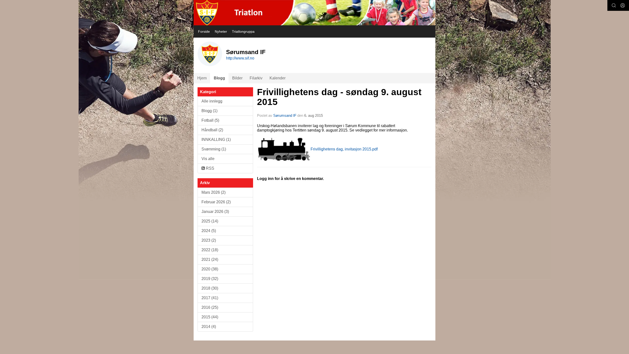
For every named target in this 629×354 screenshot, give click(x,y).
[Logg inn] (622, 5)
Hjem (202, 78)
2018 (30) (209, 288)
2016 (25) (209, 307)
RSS (209, 168)
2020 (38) (209, 269)
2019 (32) (209, 279)
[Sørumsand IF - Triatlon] (314, 12)
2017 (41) (209, 298)
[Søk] (613, 5)
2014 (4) (208, 326)
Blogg (219, 78)
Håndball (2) (212, 130)
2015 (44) (209, 317)
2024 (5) (208, 231)
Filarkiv (256, 78)
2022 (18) (209, 250)
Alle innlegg (211, 101)
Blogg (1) (209, 111)
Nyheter (221, 31)
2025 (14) (209, 221)
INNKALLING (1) (216, 139)
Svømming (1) (213, 149)
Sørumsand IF (284, 115)
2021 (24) (209, 259)
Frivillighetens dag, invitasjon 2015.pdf (344, 149)
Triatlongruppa (243, 31)
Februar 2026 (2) (216, 202)
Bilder (237, 78)
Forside (204, 31)
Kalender (278, 78)
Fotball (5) (210, 120)
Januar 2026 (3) (215, 211)
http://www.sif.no (240, 58)
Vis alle (207, 159)
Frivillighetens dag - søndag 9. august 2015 (339, 97)
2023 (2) (208, 240)
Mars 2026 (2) (213, 192)
